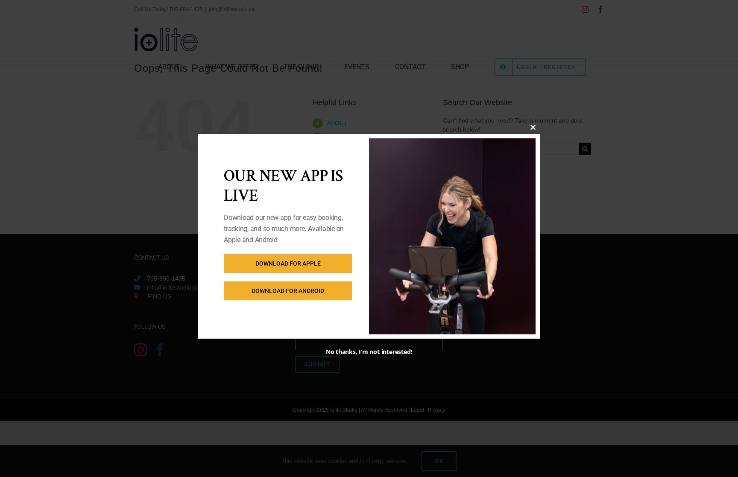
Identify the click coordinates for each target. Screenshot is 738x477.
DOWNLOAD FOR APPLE (288, 263)
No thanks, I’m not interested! (369, 352)
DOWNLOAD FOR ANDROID (288, 290)
